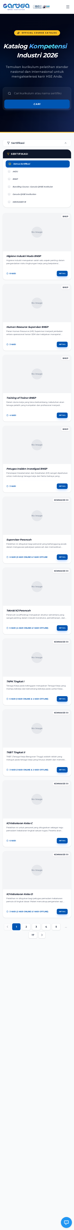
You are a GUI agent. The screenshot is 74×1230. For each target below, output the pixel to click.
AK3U (15, 171)
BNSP (15, 179)
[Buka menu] (67, 6)
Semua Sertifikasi (21, 164)
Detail (62, 273)
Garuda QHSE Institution (24, 194)
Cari (37, 104)
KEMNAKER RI (19, 202)
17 (32, 935)
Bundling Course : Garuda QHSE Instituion (33, 187)
